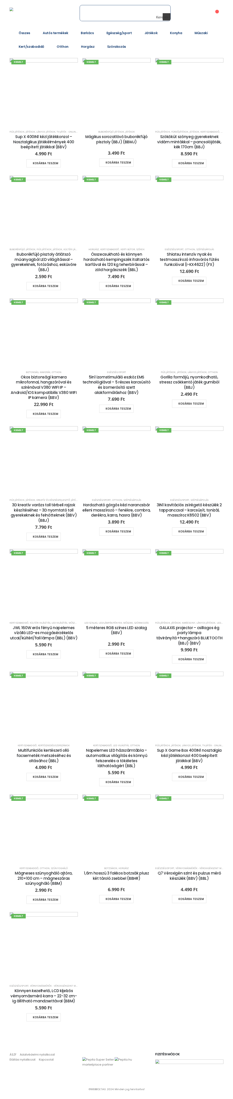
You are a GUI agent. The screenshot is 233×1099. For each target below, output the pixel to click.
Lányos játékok (45, 131)
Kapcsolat (46, 1059)
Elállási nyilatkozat (22, 1059)
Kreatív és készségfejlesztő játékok (58, 500)
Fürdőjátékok (179, 131)
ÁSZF (13, 1054)
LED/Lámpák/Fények (110, 622)
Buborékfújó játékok (111, 131)
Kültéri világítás (40, 622)
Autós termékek (55, 33)
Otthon (62, 46)
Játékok (151, 33)
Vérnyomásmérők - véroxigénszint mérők (202, 868)
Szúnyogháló (59, 868)
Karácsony (188, 622)
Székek (140, 249)
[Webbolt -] (25, 13)
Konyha (176, 33)
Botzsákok (110, 868)
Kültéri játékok (73, 249)
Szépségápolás (205, 249)
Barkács (87, 33)
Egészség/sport (119, 33)
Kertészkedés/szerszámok (54, 745)
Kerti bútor (128, 249)
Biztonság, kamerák (38, 372)
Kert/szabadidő (31, 46)
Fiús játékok (17, 131)
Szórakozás (116, 46)
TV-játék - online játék (70, 131)
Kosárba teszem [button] (45, 163)
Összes (24, 33)
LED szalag (90, 622)
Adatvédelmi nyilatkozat (37, 1054)
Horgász (88, 46)
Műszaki (201, 33)
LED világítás (59, 622)
